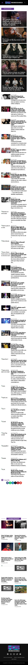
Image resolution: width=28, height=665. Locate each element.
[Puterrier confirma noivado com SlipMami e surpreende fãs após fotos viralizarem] (14, 68)
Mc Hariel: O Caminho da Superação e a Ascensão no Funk (18, 372)
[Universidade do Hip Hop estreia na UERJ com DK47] (14, 35)
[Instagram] (14, 654)
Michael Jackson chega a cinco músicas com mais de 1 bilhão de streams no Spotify (7, 559)
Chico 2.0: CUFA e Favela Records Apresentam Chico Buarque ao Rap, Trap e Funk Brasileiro (21, 579)
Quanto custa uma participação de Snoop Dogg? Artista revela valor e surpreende (18, 201)
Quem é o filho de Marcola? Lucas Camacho (18, 242)
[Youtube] (20, 654)
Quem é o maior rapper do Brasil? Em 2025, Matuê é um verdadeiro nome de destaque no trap (18, 229)
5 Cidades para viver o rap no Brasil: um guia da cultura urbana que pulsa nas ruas (18, 188)
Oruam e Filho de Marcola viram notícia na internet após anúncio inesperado (18, 254)
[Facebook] (8, 654)
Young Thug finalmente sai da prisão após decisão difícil (18, 434)
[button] (2, 2)
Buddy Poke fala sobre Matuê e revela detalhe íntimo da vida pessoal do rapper (19, 175)
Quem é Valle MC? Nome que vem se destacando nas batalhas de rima (18, 296)
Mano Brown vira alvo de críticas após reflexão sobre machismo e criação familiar (18, 109)
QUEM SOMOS (14, 659)
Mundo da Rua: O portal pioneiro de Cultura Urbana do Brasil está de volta (18, 472)
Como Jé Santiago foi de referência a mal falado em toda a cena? (17, 97)
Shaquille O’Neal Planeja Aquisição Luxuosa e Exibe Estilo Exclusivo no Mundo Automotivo (17, 347)
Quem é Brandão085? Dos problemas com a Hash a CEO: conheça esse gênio (18, 448)
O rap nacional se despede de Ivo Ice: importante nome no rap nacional (18, 321)
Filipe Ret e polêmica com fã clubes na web (18, 308)
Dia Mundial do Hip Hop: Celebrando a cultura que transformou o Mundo (17, 424)
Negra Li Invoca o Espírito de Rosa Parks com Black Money (18, 399)
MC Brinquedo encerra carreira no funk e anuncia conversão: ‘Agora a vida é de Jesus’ (18, 138)
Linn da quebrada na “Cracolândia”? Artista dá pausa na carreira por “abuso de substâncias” (18, 269)
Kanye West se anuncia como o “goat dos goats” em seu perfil (19, 360)
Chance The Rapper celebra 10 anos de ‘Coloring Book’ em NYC (7, 537)
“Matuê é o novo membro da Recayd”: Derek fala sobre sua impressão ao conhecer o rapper (18, 123)
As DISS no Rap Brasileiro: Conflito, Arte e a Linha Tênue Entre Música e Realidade (18, 388)
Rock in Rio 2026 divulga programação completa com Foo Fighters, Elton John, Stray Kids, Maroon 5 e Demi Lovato (21, 602)
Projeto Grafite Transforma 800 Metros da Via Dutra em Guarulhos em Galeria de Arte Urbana (7, 579)
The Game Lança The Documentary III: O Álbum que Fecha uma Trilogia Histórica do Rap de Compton (6, 600)
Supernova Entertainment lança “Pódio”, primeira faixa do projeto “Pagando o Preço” (21, 537)
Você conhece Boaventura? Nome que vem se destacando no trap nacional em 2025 (18, 214)
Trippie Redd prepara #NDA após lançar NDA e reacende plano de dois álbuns (20, 559)
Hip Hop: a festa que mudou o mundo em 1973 (18, 150)
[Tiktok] (17, 654)
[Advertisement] (14, 501)
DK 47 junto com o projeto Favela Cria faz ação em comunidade (17, 284)
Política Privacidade (8, 657)
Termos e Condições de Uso (19, 657)
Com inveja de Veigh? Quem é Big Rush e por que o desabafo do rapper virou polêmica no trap (19, 163)
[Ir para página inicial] (14, 2)
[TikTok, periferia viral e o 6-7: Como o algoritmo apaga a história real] (14, 51)
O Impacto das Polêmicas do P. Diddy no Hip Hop (19, 459)
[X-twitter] (11, 654)
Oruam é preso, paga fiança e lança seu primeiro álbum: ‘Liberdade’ (18, 334)
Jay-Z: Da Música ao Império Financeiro (18, 410)
